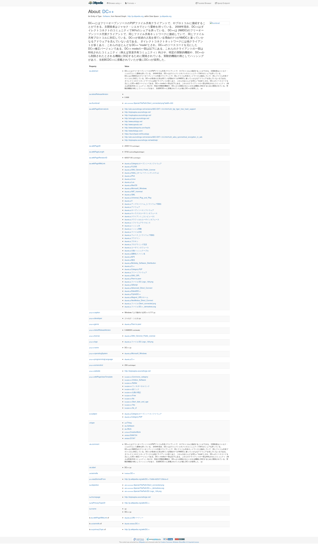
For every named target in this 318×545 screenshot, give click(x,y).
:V (128, 201)
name (94, 347)
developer (95, 318)
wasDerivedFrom (97, 479)
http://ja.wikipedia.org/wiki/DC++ (137, 503)
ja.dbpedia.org (165, 16)
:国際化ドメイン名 (135, 253)
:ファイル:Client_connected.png (140, 303)
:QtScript (131, 285)
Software (106, 16)
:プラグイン (132, 238)
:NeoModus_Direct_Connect (139, 300)
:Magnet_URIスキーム (136, 297)
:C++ (130, 266)
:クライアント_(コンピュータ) (139, 216)
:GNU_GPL (132, 275)
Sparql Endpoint (223, 3)
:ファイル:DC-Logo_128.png (139, 281)
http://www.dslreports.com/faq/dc (137, 127)
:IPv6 (130, 176)
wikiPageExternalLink (98, 109)
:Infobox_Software (135, 380)
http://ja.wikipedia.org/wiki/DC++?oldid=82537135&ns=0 (146, 479)
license (94, 336)
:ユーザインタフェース (137, 247)
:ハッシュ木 (132, 225)
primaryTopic (97, 529)
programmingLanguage (101, 359)
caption (94, 312)
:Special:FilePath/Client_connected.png (144, 485)
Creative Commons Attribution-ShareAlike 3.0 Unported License (180, 542)
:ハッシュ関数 (133, 229)
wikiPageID (94, 146)
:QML (130, 194)
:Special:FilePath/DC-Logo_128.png (143, 491)
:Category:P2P (133, 269)
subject (93, 413)
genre (94, 324)
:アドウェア (132, 207)
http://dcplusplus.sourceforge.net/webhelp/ (141, 140)
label (92, 467)
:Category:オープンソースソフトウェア (143, 163)
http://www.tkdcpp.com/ (134, 130)
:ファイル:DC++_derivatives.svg (140, 306)
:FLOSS (131, 166)
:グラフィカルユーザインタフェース (142, 219)
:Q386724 (131, 435)
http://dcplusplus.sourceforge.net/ (138, 112)
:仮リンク (132, 389)
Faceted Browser (204, 3)
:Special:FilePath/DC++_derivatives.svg (144, 488)
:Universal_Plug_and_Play (138, 197)
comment (94, 444)
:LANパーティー (134, 517)
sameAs (93, 473)
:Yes (130, 404)
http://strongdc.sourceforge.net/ (137, 118)
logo (93, 341)
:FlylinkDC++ (133, 294)
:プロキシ (131, 241)
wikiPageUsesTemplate (101, 376)
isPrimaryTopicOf (97, 503)
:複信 (130, 260)
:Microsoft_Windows (136, 188)
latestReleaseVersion (98, 94)
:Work (128, 429)
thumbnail (94, 103)
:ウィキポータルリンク (137, 386)
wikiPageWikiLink (97, 163)
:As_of (131, 408)
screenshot (96, 365)
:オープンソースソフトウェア (139, 210)
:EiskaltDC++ (133, 291)
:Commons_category (136, 376)
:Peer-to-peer (133, 278)
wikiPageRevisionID (98, 157)
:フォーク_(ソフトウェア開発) (139, 235)
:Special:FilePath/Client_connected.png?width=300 (149, 103)
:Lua (129, 182)
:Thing (128, 422)
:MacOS (131, 185)
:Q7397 (130, 438)
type (92, 422)
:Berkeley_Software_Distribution (140, 263)
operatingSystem (98, 353)
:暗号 (130, 257)
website (94, 371)
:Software (129, 426)
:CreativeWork (133, 432)
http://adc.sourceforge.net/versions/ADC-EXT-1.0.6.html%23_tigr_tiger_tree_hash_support (160, 109)
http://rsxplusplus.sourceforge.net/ (138, 115)
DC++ (108, 11)
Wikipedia (142, 542)
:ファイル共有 (133, 232)
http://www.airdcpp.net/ (133, 121)
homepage (94, 497)
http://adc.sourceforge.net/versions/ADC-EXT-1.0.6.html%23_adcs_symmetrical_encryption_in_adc (163, 137)
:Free (130, 395)
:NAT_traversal (133, 191)
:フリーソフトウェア (136, 272)
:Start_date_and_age (136, 401)
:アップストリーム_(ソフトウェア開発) (143, 204)
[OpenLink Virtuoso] (138, 539)
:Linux (130, 179)
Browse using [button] (114, 3)
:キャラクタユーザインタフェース (141, 213)
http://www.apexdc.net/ (133, 124)
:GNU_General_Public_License (140, 169)
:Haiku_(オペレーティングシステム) (142, 173)
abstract (93, 71)
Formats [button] (130, 3)
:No (129, 398)
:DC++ (130, 473)
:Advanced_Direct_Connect (138, 288)
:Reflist (131, 383)
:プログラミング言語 (136, 244)
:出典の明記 (133, 392)
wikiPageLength (96, 151)
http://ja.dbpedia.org (135, 16)
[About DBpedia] (95, 3)
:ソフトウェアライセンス (137, 222)
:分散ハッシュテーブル (137, 250)
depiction (94, 485)
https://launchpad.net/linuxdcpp (137, 134)
